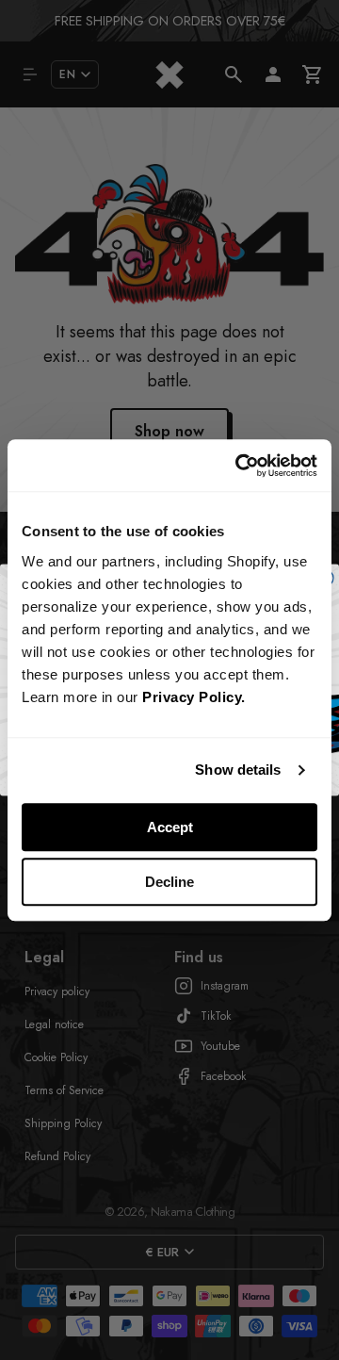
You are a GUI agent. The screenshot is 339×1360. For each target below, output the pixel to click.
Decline (169, 882)
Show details (238, 770)
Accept (170, 827)
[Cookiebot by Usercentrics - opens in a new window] (239, 465)
